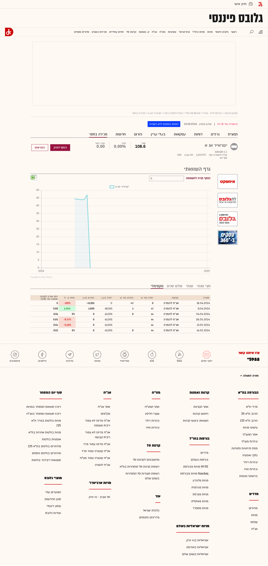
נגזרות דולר (250, 462)
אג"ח (254, 529)
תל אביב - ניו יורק (99, 497)
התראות (40, 147)
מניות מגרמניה (199, 487)
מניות (254, 515)
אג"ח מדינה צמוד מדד (96, 444)
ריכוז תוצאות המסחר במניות (43, 407)
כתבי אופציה (250, 455)
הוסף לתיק (60, 147)
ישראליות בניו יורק (197, 540)
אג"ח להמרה (102, 465)
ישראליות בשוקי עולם (195, 554)
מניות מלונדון (200, 480)
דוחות (198, 134)
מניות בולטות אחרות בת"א (44, 432)
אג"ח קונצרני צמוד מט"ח (95, 458)
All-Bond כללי (192, 113)
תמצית (233, 134)
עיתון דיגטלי (54, 506)
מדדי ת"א (252, 407)
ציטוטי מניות (250, 428)
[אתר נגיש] (9, 32)
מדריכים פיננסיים (149, 517)
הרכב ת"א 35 (249, 414)
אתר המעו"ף (250, 434)
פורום (138, 134)
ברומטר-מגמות (248, 476)
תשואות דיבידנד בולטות (46, 460)
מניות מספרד (200, 508)
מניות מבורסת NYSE (195, 467)
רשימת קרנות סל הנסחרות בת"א (139, 467)
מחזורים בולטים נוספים (46, 453)
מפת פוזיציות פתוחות (245, 448)
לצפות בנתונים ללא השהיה (164, 124)
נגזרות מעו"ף (250, 441)
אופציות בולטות (51, 439)
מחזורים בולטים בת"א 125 (44, 446)
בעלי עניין (158, 134)
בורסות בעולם (199, 460)
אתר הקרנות (200, 407)
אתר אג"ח (104, 407)
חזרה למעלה (250, 376)
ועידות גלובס (53, 513)
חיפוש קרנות (200, 414)
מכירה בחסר (98, 134)
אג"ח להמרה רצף (173, 113)
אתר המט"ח (152, 407)
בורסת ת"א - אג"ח (212, 113)
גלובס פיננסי (236, 18)
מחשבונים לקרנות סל (146, 460)
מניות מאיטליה (199, 501)
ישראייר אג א (155, 113)
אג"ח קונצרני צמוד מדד (95, 451)
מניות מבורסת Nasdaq (194, 474)
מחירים (253, 508)
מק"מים (105, 414)
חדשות (121, 134)
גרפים (215, 134)
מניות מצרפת (200, 494)
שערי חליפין (152, 414)
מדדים (204, 453)
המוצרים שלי (53, 492)
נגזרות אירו (251, 469)
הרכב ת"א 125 (249, 421)
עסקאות (180, 134)
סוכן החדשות (53, 499)
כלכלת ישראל (151, 510)
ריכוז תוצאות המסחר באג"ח (43, 414)
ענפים (254, 522)
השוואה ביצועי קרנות (195, 421)
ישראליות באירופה (197, 547)
